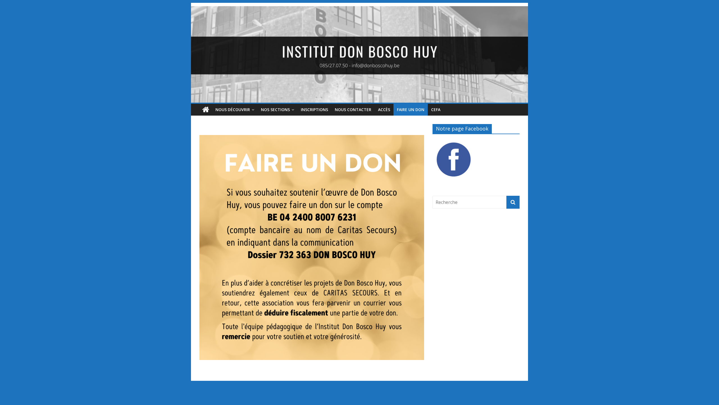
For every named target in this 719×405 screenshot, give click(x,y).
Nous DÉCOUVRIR (232, 109)
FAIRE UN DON (410, 109)
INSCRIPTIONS (314, 109)
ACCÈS (384, 109)
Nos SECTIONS (275, 109)
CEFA (435, 109)
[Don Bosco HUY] (359, 9)
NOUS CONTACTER (353, 109)
